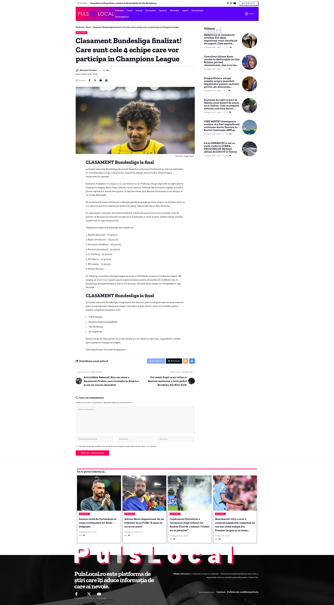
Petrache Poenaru (88, 70)
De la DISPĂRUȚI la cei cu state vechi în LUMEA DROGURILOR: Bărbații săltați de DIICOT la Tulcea (220, 147)
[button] (162, 3)
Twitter (90, 598)
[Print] (106, 80)
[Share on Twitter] (95, 80)
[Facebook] (227, 3)
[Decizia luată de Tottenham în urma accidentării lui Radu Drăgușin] (99, 493)
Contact (220, 592)
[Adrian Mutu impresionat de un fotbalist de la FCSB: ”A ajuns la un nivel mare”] (144, 493)
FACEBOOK (79, 598)
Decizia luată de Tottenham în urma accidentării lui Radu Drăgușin (97, 522)
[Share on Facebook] (89, 80)
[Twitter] (231, 3)
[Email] (100, 80)
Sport (81, 32)
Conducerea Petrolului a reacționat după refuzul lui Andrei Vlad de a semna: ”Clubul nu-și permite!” (190, 524)
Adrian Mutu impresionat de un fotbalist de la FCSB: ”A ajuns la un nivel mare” (144, 522)
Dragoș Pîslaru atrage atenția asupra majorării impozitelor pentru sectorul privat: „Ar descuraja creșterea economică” (221, 82)
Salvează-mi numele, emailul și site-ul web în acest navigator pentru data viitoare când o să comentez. (118, 446)
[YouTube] (235, 3)
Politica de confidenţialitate (242, 592)
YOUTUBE (101, 598)
